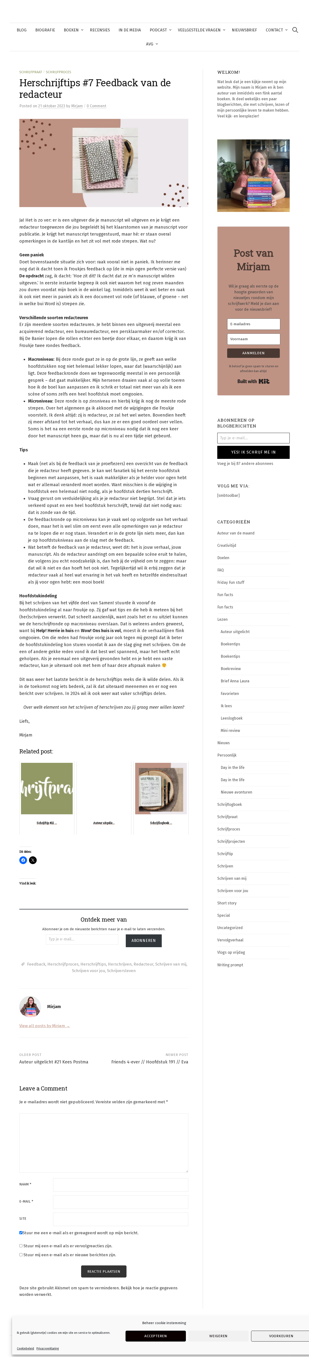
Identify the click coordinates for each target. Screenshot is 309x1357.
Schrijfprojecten (231, 841)
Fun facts (225, 594)
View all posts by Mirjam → (44, 1025)
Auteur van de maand (236, 533)
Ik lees (226, 706)
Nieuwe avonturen (236, 792)
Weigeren (218, 1336)
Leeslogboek (232, 718)
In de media (130, 30)
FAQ (220, 570)
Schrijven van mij (170, 964)
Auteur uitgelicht (235, 631)
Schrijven (225, 866)
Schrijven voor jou (88, 970)
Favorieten (230, 693)
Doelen (223, 558)
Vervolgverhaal (230, 940)
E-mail (26, 1201)
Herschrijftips (93, 964)
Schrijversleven (121, 970)
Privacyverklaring (47, 1348)
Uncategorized (230, 927)
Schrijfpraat (30, 72)
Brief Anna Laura (235, 681)
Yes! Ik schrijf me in (253, 452)
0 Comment (96, 106)
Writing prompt (230, 965)
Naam (25, 1184)
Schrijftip (225, 854)
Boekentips (230, 644)
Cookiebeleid (25, 1348)
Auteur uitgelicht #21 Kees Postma (53, 1062)
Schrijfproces (58, 72)
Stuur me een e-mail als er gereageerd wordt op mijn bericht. (80, 1232)
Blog (22, 30)
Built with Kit (254, 381)
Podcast (158, 30)
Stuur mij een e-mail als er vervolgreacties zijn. (67, 1245)
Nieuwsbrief (244, 30)
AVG (149, 44)
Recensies (100, 30)
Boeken (71, 30)
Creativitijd (226, 545)
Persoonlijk (227, 755)
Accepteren (155, 1336)
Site (22, 1218)
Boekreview (231, 668)
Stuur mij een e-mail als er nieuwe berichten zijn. (69, 1254)
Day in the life (233, 767)
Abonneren (144, 940)
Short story (227, 903)
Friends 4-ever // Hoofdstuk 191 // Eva (149, 1062)
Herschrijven (120, 964)
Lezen (222, 619)
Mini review (230, 730)
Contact (274, 30)
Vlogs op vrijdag (231, 952)
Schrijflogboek (229, 804)
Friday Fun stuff (230, 582)
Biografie (45, 30)
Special (223, 915)
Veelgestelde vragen (199, 30)
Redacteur (143, 964)
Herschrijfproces (62, 964)
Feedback (36, 964)
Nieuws (223, 743)
